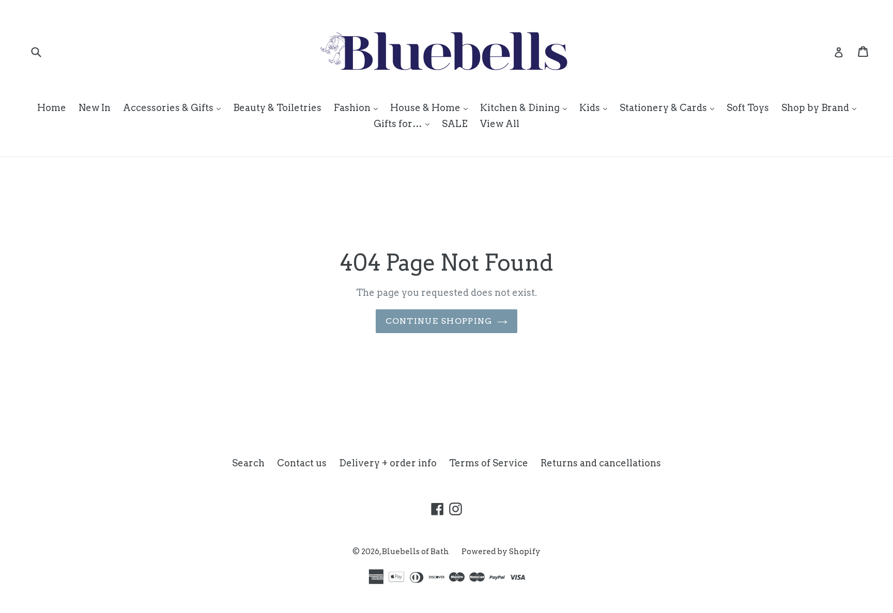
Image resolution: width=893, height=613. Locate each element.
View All (499, 123)
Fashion (358, 107)
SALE (455, 123)
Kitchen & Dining (526, 107)
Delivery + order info (388, 463)
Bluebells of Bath (415, 551)
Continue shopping (439, 321)
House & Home (431, 107)
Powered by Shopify (501, 551)
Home (51, 107)
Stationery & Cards (669, 107)
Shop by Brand (821, 107)
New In (95, 107)
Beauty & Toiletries (277, 107)
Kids (595, 107)
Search (248, 463)
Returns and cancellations (601, 463)
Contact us (302, 463)
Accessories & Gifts (174, 107)
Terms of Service (488, 463)
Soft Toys (748, 107)
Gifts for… (404, 123)
